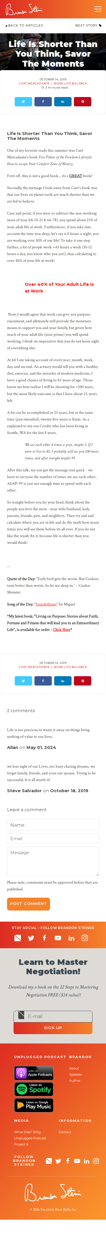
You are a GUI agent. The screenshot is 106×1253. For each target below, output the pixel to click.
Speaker (75, 1074)
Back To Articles (25, 25)
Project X (21, 1144)
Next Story (87, 25)
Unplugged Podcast (30, 1138)
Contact (65, 1132)
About (74, 1068)
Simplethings (46, 604)
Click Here (61, 629)
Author (75, 1081)
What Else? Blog (27, 1132)
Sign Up (53, 1028)
